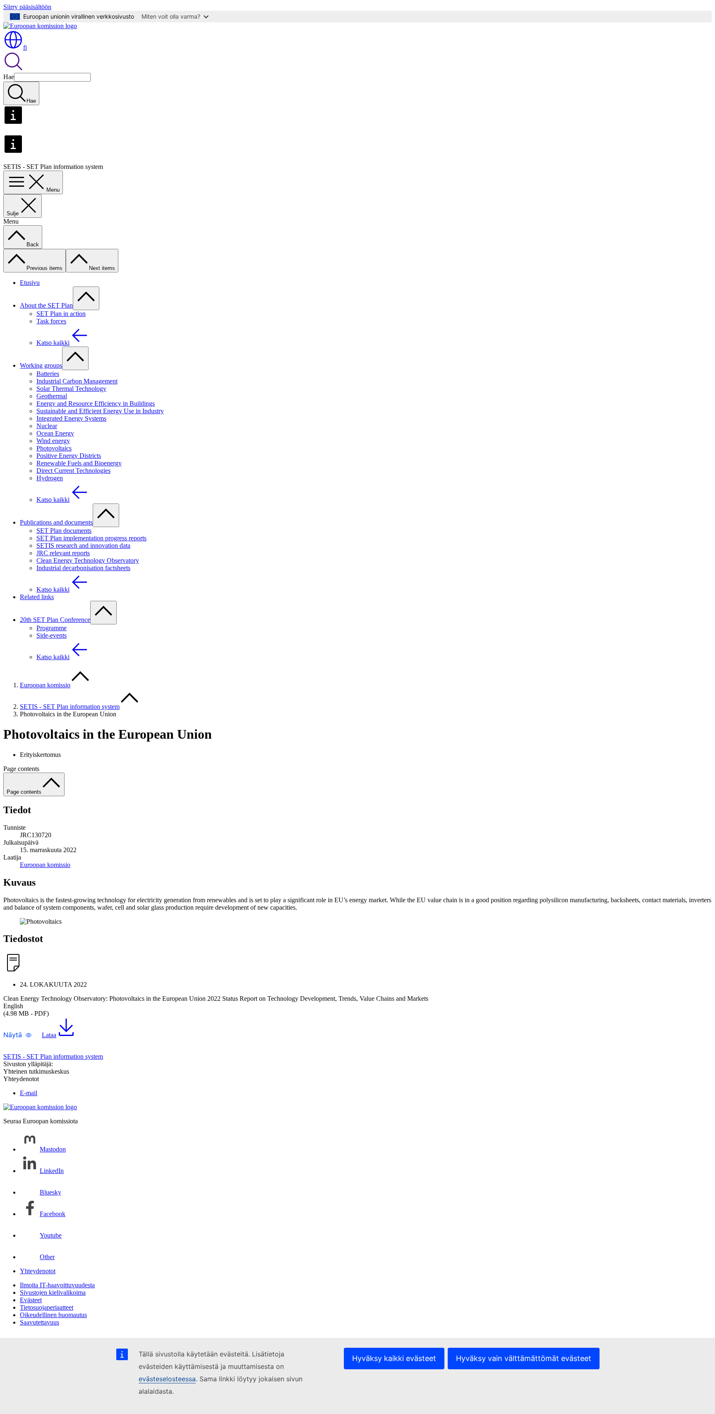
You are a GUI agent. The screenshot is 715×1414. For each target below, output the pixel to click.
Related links (37, 596)
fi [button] (25, 47)
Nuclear (46, 425)
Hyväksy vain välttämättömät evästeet (523, 1358)
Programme (51, 627)
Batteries (47, 373)
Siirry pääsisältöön (27, 6)
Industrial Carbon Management (77, 381)
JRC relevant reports (63, 552)
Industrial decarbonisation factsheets (83, 567)
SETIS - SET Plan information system (70, 706)
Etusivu (30, 282)
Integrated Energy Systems (71, 418)
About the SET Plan (46, 305)
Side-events (51, 635)
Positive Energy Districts (68, 455)
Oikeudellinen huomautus (53, 1314)
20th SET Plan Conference (55, 619)
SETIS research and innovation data (83, 545)
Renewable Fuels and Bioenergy (79, 463)
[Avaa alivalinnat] (86, 298)
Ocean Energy (55, 433)
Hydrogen (49, 478)
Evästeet (31, 1299)
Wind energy (53, 440)
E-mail (28, 1092)
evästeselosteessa (167, 1379)
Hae (8, 76)
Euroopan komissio (45, 685)
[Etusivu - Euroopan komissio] (40, 25)
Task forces (51, 321)
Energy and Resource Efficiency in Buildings (95, 403)
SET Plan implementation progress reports (91, 538)
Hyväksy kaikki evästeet (394, 1358)
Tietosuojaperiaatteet (46, 1307)
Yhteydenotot (37, 1270)
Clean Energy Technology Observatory (87, 560)
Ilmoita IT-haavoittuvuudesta (57, 1285)
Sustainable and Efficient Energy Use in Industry (100, 410)
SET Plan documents (63, 530)
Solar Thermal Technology (71, 388)
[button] (17, 1035)
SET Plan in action (61, 313)
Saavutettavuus (39, 1322)
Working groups (41, 365)
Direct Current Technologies (73, 470)
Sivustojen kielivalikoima (53, 1292)
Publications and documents (56, 522)
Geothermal (51, 396)
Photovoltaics (54, 448)
